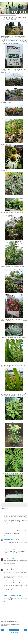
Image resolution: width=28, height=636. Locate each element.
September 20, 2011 (14, 512)
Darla (5, 549)
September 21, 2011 (10, 549)
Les (4, 558)
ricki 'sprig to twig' (8, 595)
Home (14, 629)
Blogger (16, 634)
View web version (14, 632)
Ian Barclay (6, 528)
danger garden (7, 569)
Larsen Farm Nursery (12, 40)
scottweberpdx (7, 539)
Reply (5, 524)
